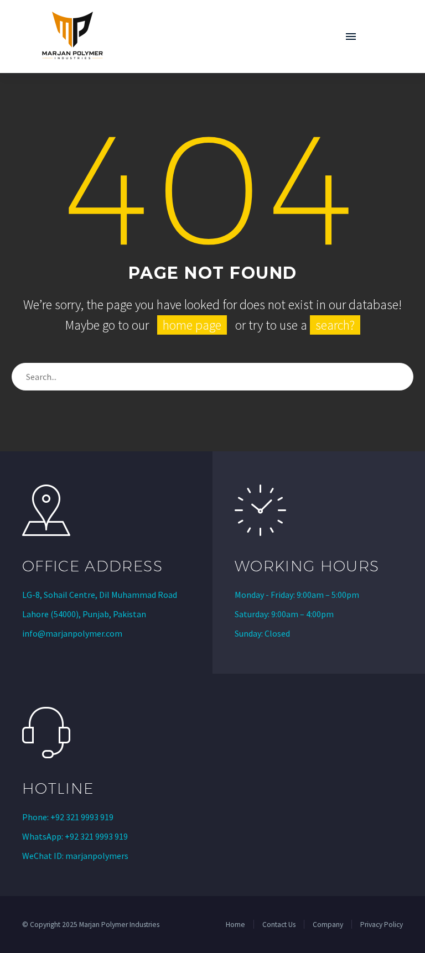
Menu (351, 36)
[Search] (400, 376)
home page (192, 325)
